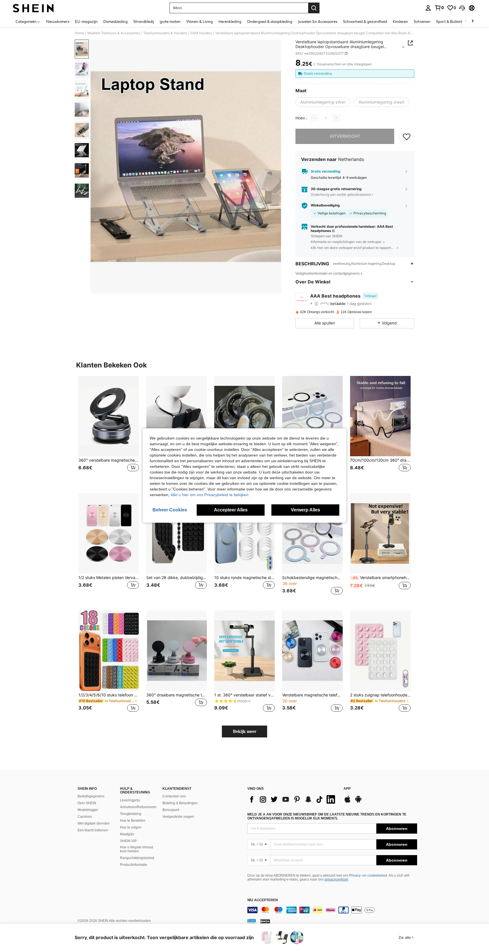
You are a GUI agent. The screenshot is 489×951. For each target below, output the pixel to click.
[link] (439, 7)
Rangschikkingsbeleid (137, 858)
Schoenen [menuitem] (422, 21)
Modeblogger (88, 810)
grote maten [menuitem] (170, 21)
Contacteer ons (174, 796)
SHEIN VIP (128, 841)
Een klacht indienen (93, 830)
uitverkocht (345, 136)
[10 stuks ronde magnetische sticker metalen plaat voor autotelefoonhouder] (244, 533)
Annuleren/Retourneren (138, 807)
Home (79, 33)
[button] (462, 8)
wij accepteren (262, 900)
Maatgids (127, 834)
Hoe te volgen (130, 827)
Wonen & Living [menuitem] (199, 21)
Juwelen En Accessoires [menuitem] (317, 21)
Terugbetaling (130, 814)
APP (347, 789)
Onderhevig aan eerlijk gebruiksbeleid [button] (340, 194)
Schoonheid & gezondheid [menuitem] (365, 21)
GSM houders (201, 33)
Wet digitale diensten (94, 823)
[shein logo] (33, 8)
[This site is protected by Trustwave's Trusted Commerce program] (251, 921)
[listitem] (108, 430)
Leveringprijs (130, 800)
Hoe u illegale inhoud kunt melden (136, 849)
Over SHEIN (87, 803)
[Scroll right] (473, 21)
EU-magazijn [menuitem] (86, 21)
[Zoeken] (313, 8)
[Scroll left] (466, 21)
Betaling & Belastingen (180, 803)
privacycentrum (336, 879)
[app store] (347, 802)
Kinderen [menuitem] (400, 21)
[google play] (358, 802)
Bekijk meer (244, 731)
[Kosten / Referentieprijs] (314, 64)
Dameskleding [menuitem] (115, 21)
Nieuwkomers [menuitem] (57, 21)
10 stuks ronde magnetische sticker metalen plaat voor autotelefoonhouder (244, 577)
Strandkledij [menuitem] (143, 21)
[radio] (322, 102)
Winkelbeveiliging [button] (325, 205)
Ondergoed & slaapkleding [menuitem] (269, 21)
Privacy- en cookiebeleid (368, 875)
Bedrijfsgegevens (91, 796)
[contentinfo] (332, 910)
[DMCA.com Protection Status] (265, 921)
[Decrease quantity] (314, 118)
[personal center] (428, 8)
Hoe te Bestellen (132, 821)
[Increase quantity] (336, 118)
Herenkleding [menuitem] (229, 21)
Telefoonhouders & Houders (165, 33)
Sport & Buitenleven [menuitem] (453, 21)
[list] (292, 799)
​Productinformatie (133, 865)
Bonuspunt (170, 810)
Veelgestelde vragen (178, 817)
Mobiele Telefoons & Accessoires (113, 33)
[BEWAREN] (406, 136)
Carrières (85, 817)
